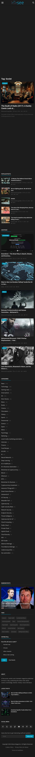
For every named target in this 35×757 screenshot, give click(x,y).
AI (1, 454)
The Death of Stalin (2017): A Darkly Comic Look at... (16, 107)
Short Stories (5, 399)
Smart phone (5, 393)
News (3, 383)
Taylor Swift (11, 618)
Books (3, 405)
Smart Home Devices (7, 491)
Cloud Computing (6, 522)
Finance (3, 445)
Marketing (4, 436)
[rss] (30, 726)
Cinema (3, 408)
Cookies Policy (9, 747)
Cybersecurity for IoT (7, 519)
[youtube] (18, 726)
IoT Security (4, 497)
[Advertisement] (17, 17)
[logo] (17, 3)
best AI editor (5, 631)
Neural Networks (6, 457)
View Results (12, 660)
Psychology (4, 433)
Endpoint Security (6, 513)
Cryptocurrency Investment (9, 485)
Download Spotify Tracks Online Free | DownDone (21, 710)
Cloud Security (5, 534)
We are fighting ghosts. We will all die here (21, 189)
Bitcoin (3, 473)
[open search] (33, 3)
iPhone (4, 628)
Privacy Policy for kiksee (21, 747)
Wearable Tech (5, 500)
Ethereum (4, 476)
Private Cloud (5, 528)
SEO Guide (4, 540)
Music (3, 402)
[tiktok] (14, 726)
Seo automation (6, 553)
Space (3, 426)
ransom (4, 618)
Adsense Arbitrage (6, 544)
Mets (14, 621)
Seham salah (14, 221)
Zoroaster (13, 631)
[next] (31, 590)
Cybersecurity (5, 503)
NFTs (2, 479)
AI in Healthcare (5, 463)
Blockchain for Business (8, 482)
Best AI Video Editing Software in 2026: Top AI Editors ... (21, 693)
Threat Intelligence (6, 516)
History (3, 414)
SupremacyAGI (14, 625)
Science (3, 423)
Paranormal (4, 420)
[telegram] (22, 726)
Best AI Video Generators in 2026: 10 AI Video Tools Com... (21, 702)
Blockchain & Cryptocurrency (9, 470)
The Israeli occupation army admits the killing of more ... (21, 218)
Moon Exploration (24, 625)
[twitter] (6, 726)
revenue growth (6, 621)
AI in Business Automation (9, 467)
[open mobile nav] (2, 3)
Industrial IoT (5, 494)
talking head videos (23, 631)
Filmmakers (4, 411)
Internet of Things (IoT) (7, 488)
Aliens (3, 430)
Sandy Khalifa (14, 211)
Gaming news (5, 390)
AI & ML (3, 451)
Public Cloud (5, 525)
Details (13, 198)
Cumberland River (21, 618)
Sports (3, 417)
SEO (2, 537)
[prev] (27, 590)
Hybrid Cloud (5, 531)
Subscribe (29, 736)
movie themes (11, 628)
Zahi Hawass (21, 628)
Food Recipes (5, 448)
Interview (4, 442)
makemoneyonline (6, 550)
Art (2, 396)
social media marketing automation (11, 439)
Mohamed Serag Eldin (6, 111)
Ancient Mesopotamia (23, 621)
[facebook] (3, 726)
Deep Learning (5, 460)
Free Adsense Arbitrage (8, 547)
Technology (4, 386)
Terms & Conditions (17, 750)
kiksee (2, 287)
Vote (4, 660)
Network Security (6, 510)
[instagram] (10, 726)
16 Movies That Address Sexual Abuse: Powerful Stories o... (21, 179)
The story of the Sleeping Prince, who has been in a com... (22, 208)
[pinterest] (26, 726)
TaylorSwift (5, 625)
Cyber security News (7, 507)
